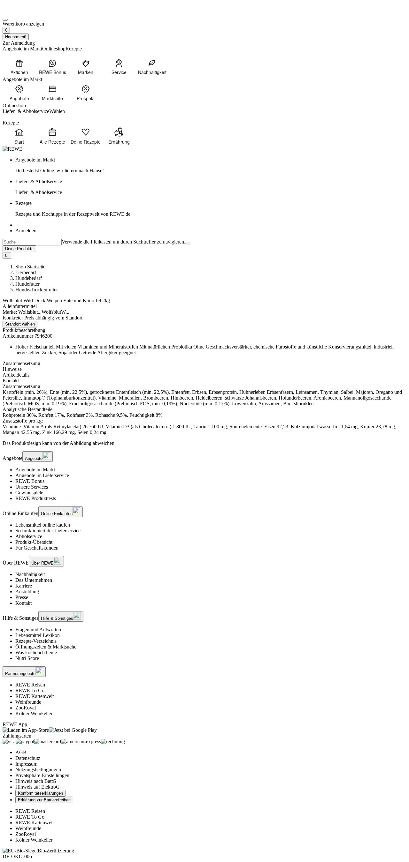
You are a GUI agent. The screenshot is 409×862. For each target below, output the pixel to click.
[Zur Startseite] (24, 12)
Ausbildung (27, 591)
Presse (21, 597)
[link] (210, 165)
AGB (21, 752)
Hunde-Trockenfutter (36, 289)
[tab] (204, 363)
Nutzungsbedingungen (38, 769)
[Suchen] (187, 243)
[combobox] (32, 242)
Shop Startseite (30, 266)
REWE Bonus (29, 481)
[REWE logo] (12, 149)
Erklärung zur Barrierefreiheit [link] (44, 800)
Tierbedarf (25, 272)
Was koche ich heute (36, 652)
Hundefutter (27, 284)
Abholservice (28, 536)
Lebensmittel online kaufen (42, 525)
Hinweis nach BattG (36, 781)
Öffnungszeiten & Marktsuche (45, 646)
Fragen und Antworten (38, 629)
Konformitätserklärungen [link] (40, 793)
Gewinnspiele (29, 492)
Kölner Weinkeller (33, 713)
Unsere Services (31, 487)
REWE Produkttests (35, 498)
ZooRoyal (25, 707)
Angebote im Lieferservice (42, 475)
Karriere (23, 585)
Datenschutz (27, 758)
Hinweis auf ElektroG (37, 787)
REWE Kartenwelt (34, 696)
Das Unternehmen (33, 580)
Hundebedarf (28, 278)
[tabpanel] (204, 409)
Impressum (26, 764)
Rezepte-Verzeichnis (36, 641)
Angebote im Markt (35, 469)
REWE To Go (29, 690)
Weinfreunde (28, 702)
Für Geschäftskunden (36, 548)
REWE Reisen (30, 684)
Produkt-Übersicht (33, 542)
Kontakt (23, 603)
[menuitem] (19, 67)
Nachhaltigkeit (30, 574)
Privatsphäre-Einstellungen (42, 775)
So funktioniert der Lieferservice (48, 530)
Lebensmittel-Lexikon (37, 635)
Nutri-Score (27, 658)
